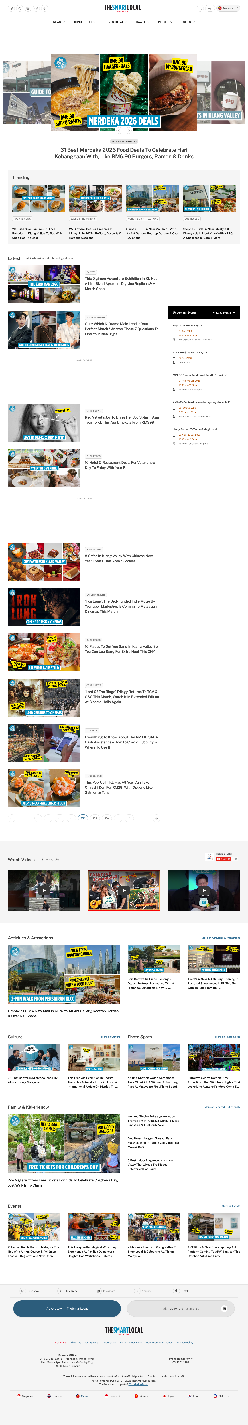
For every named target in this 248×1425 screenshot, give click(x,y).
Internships (109, 1342)
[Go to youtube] (36, 8)
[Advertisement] (84, 378)
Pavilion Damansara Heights (193, 443)
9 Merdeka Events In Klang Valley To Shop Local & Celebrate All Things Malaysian (152, 1252)
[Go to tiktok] (44, 8)
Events (90, 272)
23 (95, 818)
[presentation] (221, 857)
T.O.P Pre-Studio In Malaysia (190, 352)
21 (71, 818)
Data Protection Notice (159, 1342)
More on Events (231, 1206)
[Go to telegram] (19, 8)
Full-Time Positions (131, 1342)
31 (129, 818)
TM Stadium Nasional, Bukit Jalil (195, 339)
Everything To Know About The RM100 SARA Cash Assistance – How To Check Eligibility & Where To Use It (121, 742)
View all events (222, 312)
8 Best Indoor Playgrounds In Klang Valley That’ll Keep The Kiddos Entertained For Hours (150, 1165)
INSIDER (163, 22)
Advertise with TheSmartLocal (67, 1308)
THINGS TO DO (83, 22)
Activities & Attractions (143, 219)
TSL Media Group (138, 1384)
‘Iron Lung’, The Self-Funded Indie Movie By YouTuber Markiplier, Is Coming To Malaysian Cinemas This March (121, 606)
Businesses (192, 219)
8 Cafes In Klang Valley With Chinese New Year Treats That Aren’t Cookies (119, 558)
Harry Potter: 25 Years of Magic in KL (195, 429)
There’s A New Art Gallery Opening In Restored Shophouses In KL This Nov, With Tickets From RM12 (213, 983)
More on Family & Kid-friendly (222, 1107)
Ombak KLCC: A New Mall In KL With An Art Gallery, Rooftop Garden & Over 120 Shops (152, 233)
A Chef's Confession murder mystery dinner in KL (202, 402)
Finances (92, 730)
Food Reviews (22, 219)
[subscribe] (224, 1308)
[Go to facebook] (11, 8)
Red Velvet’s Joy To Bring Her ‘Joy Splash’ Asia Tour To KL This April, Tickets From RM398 (122, 420)
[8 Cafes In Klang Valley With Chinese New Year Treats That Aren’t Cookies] (44, 562)
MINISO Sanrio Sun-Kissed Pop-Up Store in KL (200, 375)
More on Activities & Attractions (221, 937)
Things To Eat (113, 22)
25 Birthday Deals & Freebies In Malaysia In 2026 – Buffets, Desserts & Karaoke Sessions (95, 233)
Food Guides (94, 549)
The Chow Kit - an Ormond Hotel (195, 416)
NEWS (57, 22)
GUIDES (186, 22)
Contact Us (91, 1342)
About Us (75, 1342)
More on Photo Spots (227, 1036)
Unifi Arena (184, 362)
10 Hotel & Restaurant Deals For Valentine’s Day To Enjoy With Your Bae (120, 465)
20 (59, 818)
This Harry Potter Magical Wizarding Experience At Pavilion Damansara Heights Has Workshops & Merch (92, 1252)
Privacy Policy (185, 1342)
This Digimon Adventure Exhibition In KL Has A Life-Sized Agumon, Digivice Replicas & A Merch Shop (121, 283)
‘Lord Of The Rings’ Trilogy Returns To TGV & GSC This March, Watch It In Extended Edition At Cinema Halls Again (122, 697)
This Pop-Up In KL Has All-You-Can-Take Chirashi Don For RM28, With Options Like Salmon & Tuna (118, 787)
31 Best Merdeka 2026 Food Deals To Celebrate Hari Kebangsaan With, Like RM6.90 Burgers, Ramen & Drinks (124, 153)
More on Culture (110, 1036)
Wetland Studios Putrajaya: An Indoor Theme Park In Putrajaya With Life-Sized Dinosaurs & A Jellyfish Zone (153, 1121)
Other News (93, 411)
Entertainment (95, 317)
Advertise (60, 1342)
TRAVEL (140, 22)
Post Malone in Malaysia (187, 325)
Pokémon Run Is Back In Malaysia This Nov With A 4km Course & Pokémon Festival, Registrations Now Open (34, 1252)
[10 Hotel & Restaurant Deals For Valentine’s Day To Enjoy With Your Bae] (44, 468)
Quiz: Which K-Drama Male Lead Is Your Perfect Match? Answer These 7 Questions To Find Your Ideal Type (121, 329)
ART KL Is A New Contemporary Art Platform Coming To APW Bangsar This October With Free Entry (214, 1252)
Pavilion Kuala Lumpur (190, 389)
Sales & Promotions (124, 141)
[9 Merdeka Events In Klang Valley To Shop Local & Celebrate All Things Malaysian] (154, 1227)
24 (107, 818)
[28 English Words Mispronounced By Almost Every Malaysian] (34, 1058)
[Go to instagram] (28, 8)
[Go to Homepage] (122, 8)
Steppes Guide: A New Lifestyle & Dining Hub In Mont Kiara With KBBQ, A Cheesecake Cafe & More (208, 233)
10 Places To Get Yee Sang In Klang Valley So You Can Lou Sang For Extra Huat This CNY (121, 649)
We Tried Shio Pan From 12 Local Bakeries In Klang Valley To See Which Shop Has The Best (38, 233)
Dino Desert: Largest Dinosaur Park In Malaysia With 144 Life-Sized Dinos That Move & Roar (153, 1143)
